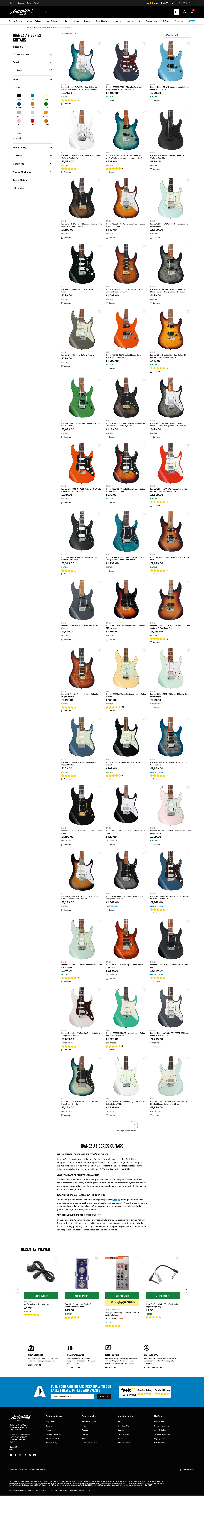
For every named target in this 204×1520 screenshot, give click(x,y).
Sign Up (104, 1396)
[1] (78, 169)
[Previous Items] (18, 1289)
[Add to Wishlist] (99, 43)
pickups (116, 1200)
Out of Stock (155, 704)
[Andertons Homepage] (22, 12)
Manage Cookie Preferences (38, 1469)
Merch (36, 3)
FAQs (84, 1426)
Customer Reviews (89, 1443)
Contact (191, 3)
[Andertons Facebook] (15, 1455)
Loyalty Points (160, 1439)
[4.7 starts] (31, 1314)
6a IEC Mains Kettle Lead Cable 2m (38, 1304)
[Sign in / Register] (185, 12)
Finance (85, 1430)
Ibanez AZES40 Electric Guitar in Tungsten (78, 355)
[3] (78, 100)
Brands (21, 3)
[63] (163, 1317)
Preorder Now (156, 772)
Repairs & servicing (53, 1434)
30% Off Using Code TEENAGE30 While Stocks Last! (122, 1303)
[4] (167, 978)
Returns (49, 1426)
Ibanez (60, 1159)
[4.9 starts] (113, 1325)
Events (120, 1439)
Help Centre (50, 1422)
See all (18, 138)
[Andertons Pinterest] (34, 1455)
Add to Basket (41, 1296)
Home (28, 27)
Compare (67, 104)
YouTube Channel (89, 1422)
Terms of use (13, 1469)
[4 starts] (68, 570)
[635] (42, 1315)
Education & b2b (52, 1439)
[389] (82, 1317)
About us (121, 1422)
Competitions (123, 1434)
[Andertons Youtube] (10, 1455)
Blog (83, 1439)
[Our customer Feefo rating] (145, 1392)
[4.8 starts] (72, 1317)
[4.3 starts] (68, 100)
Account (49, 1430)
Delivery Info (159, 1422)
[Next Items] (186, 1289)
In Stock (64, 97)
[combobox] (109, 12)
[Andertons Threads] (29, 1455)
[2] (167, 368)
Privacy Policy (51, 1443)
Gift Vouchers (159, 1443)
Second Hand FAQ (161, 1426)
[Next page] (134, 1124)
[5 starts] (68, 168)
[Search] (176, 12)
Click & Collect (160, 1430)
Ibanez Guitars (47, 27)
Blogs (29, 3)
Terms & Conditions (162, 1434)
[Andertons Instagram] (20, 1455)
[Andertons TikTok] (25, 1455)
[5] (122, 707)
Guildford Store (124, 1426)
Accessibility (23, 1469)
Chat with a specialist (188, 1469)
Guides (12, 3)
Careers (121, 1430)
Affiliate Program (124, 1443)
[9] (122, 1326)
